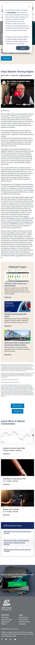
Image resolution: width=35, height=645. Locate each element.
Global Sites (5, 617)
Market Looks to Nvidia (11, 509)
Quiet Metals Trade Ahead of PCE (14, 479)
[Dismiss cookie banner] (29, 6)
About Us (4, 624)
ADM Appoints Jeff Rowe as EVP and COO (17, 549)
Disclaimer (22, 624)
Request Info (5, 622)
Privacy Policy (23, 619)
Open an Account (6, 619)
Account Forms (23, 617)
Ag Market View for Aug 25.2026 (14, 448)
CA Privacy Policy (24, 622)
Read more (7, 297)
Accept (23, 48)
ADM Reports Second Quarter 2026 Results (17, 531)
